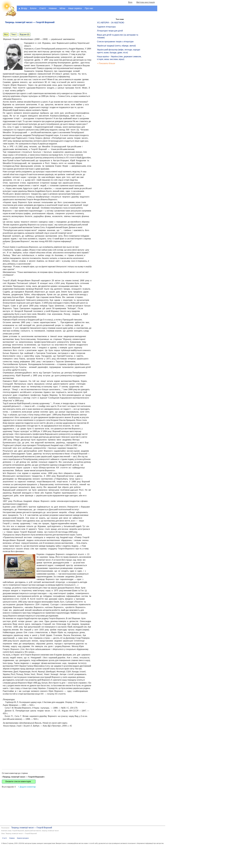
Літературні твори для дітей (110, 31)
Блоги (33, 8)
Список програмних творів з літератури (115, 42)
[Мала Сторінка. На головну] (8, 16)
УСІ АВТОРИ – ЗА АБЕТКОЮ (110, 23)
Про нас (89, 8)
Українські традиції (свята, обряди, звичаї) (116, 46)
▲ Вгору (22, 8)
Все (6, 34)
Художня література (106, 27)
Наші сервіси (75, 8)
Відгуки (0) (24, 34)
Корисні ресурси (23, 838)
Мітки (62, 8)
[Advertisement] (47, 745)
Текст (13, 34)
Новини (53, 8)
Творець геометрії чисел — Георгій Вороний (31, 828)
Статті (42, 8)
